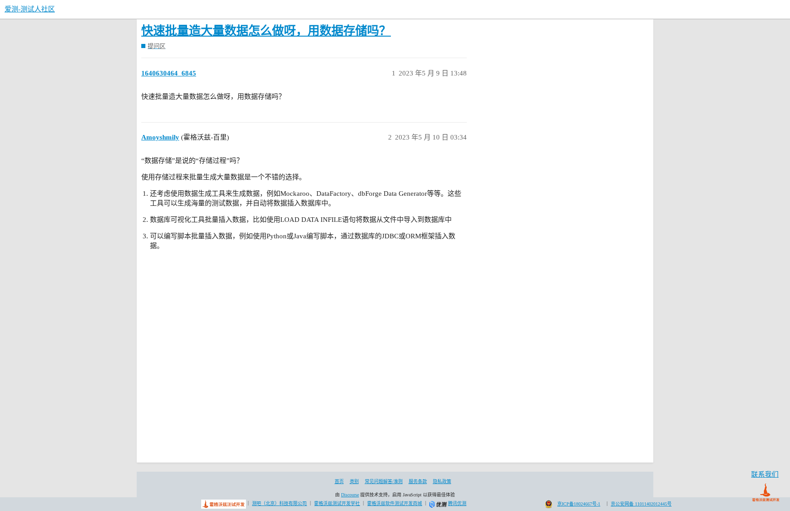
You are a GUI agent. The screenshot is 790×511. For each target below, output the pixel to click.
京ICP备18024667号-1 (578, 503)
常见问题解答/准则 (384, 481)
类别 (354, 481)
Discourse (350, 494)
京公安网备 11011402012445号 (641, 503)
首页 (339, 481)
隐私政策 (442, 481)
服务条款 (418, 481)
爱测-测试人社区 (30, 9)
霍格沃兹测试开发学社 (337, 503)
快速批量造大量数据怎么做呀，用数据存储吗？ (266, 31)
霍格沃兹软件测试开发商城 (394, 503)
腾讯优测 (457, 503)
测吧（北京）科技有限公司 (279, 503)
